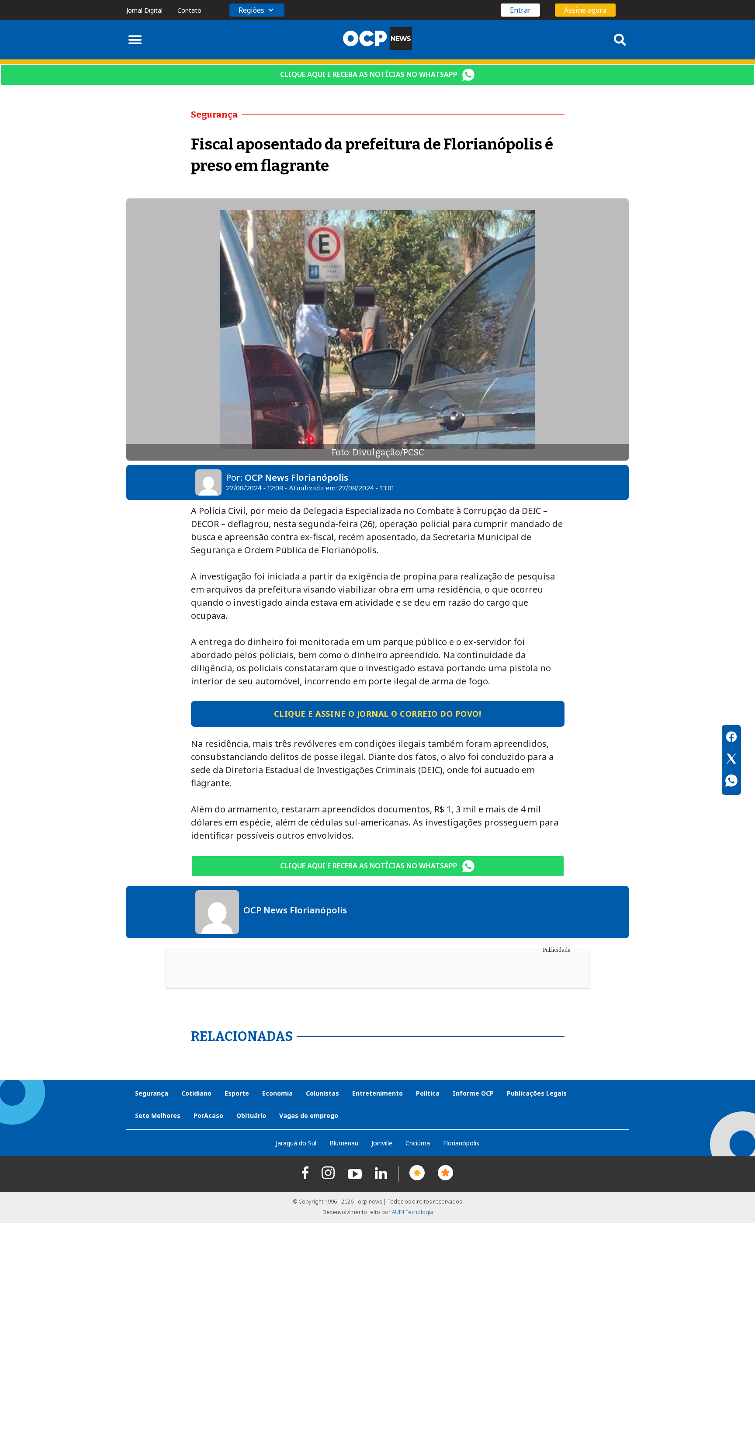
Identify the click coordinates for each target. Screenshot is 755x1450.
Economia (277, 1093)
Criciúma (417, 1143)
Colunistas (322, 1093)
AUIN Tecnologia (412, 1212)
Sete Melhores (157, 1115)
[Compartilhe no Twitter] (731, 760)
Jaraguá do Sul (296, 1143)
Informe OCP (473, 1093)
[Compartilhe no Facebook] (731, 738)
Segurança (151, 1093)
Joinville (381, 1143)
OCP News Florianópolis (296, 477)
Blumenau (343, 1143)
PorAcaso (208, 1115)
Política (428, 1093)
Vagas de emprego (308, 1115)
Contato (189, 10)
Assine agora (585, 10)
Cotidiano (196, 1093)
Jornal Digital (144, 10)
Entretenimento (377, 1093)
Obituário (251, 1115)
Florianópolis (461, 1143)
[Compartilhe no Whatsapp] (731, 782)
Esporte (237, 1093)
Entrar (520, 10)
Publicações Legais (537, 1093)
